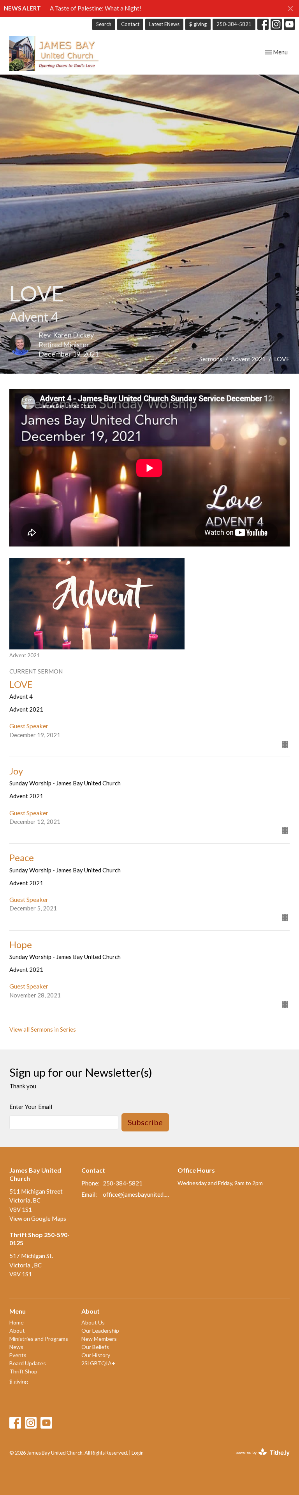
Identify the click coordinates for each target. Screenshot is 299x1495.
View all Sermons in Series (42, 1029)
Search (103, 24)
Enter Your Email (30, 1106)
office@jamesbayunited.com (136, 1194)
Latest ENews (164, 24)
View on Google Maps (37, 1218)
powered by (259, 1459)
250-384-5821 (234, 24)
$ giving (198, 24)
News (16, 1347)
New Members (99, 1338)
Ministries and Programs (38, 1338)
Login (138, 1453)
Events (17, 1355)
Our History (95, 1355)
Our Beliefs (95, 1347)
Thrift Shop (23, 1371)
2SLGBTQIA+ (98, 1363)
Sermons (210, 358)
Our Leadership (100, 1330)
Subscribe (145, 1122)
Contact (130, 24)
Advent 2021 (248, 358)
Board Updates (27, 1363)
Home (16, 1322)
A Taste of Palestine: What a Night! (95, 8)
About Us (93, 1322)
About (17, 1330)
